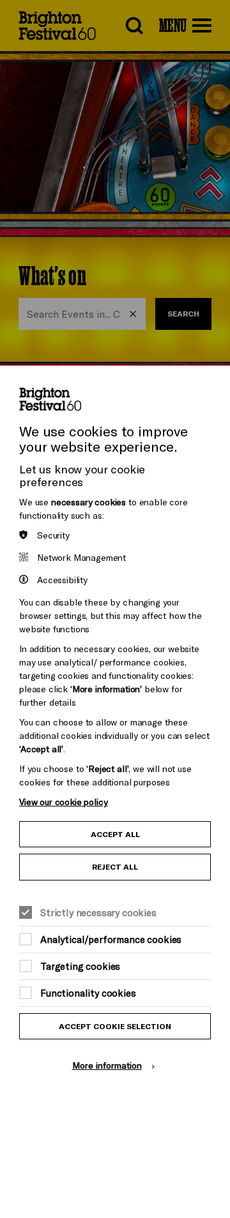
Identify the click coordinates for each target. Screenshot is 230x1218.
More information (107, 1065)
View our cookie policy (63, 801)
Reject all (115, 867)
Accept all (115, 834)
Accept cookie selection (115, 1026)
